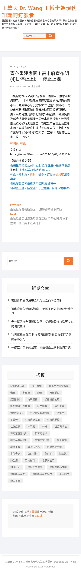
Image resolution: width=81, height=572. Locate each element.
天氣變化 (54, 392)
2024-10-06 (19, 67)
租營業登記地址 (19, 440)
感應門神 (15, 399)
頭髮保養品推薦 (58, 467)
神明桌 (14, 143)
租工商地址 (41, 433)
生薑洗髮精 (53, 419)
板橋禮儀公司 (52, 399)
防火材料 (32, 453)
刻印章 (26, 392)
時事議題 (32, 399)
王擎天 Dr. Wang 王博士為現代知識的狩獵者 (39, 12)
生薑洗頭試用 (32, 419)
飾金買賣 (15, 480)
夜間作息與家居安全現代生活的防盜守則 (36, 300)
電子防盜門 (48, 460)
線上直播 (62, 440)
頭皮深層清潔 (35, 467)
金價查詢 (15, 453)
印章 (39, 392)
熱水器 (60, 412)
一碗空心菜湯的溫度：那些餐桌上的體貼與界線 (41, 347)
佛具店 (59, 174)
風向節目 (64, 473)
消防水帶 (59, 406)
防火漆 (63, 453)
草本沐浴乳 (34, 446)
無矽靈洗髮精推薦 (40, 412)
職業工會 (15, 446)
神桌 (23, 143)
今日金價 (37, 385)
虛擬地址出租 (54, 446)
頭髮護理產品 (17, 473)
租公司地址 (60, 426)
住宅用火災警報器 (59, 385)
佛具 (33, 174)
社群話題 (15, 426)
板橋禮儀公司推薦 (20, 406)
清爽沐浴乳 (16, 412)
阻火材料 (30, 460)
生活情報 (35, 86)
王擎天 (14, 419)
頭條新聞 (15, 467)
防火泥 (48, 453)
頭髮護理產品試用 (42, 473)
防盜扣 (14, 460)
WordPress (49, 566)
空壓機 (33, 512)
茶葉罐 (38, 515)
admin (22, 86)
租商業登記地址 (19, 433)
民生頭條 (42, 406)
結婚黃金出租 (42, 440)
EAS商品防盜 (17, 385)
